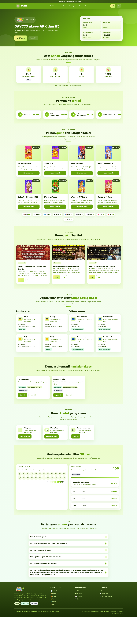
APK (113, 6)
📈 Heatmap (78, 596)
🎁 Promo (53, 596)
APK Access (21, 38)
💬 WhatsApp (104, 593)
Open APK (33, 395)
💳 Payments (54, 599)
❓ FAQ (53, 604)
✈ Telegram (103, 591)
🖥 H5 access (78, 593)
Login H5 (33, 38)
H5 (118, 6)
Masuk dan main (28, 173)
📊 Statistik (54, 591)
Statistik (52, 6)
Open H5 (23, 395)
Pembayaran (72, 6)
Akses (80, 6)
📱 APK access (79, 591)
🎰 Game (53, 593)
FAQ (86, 6)
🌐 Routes (53, 601)
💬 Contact (78, 599)
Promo (65, 6)
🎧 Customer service (106, 596)
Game (59, 6)
